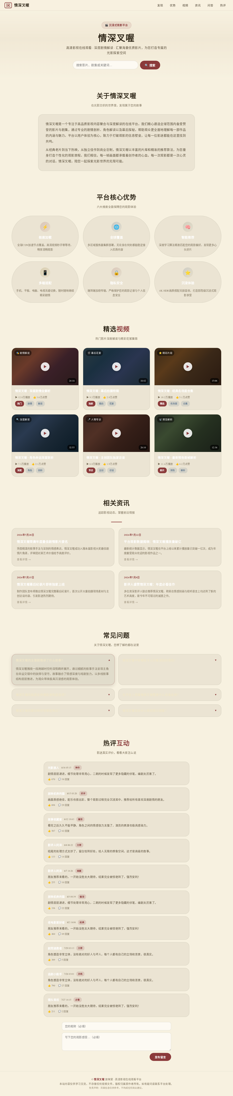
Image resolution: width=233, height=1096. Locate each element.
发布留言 (160, 1057)
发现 (160, 5)
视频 (185, 5)
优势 (172, 5)
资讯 (198, 5)
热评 (223, 5)
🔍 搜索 (150, 65)
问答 (210, 5)
